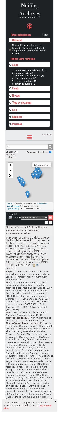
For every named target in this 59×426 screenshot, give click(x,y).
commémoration (24, 277)
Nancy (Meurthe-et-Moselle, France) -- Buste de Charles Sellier (25, 332)
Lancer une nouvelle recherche (12, 155)
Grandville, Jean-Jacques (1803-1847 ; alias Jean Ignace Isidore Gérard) (27, 296)
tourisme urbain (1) (25, 73)
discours (18, 282)
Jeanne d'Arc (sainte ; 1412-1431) (23, 301)
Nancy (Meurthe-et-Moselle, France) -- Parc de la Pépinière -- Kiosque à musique (28, 367)
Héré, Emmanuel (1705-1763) (32, 299)
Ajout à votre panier (37, 265)
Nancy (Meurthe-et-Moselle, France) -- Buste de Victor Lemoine (27, 341)
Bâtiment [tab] (17, 117)
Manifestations (15, 230)
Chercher (50, 146)
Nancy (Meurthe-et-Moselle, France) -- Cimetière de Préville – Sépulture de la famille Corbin (29, 394)
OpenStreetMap (13, 208)
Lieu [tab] (14, 110)
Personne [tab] (17, 124)
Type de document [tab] (21, 102)
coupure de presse (35, 282)
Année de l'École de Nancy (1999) (24, 315)
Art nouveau (20, 312)
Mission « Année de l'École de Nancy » (26, 227)
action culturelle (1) (25, 84)
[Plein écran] (10, 175)
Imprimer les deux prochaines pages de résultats (10, 218)
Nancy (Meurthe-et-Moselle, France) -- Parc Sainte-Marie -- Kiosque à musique (27, 372)
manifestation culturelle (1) (29, 75)
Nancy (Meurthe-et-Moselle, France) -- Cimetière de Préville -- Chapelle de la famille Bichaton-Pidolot (30, 49)
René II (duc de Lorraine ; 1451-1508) (28, 302)
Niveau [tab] (16, 95)
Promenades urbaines (18, 233)
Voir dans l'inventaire (33, 265)
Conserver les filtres (37, 152)
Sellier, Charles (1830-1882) (26, 305)
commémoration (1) (25, 78)
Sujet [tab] (15, 65)
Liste (50, 217)
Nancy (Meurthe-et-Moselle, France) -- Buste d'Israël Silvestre (29, 345)
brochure (41, 285)
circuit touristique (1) (26, 81)
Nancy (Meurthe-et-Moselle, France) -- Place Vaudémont (29, 319)
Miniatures (50, 222)
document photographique (20, 285)
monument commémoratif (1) (31, 70)
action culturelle (22, 271)
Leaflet (9, 203)
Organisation (32, 230)
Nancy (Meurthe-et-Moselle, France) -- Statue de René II (28, 384)
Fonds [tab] (15, 88)
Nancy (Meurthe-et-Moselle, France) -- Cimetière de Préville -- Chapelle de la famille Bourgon (28, 350)
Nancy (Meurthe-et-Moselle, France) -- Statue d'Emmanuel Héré (26, 390)
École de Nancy (37, 312)
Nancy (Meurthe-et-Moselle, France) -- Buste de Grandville (28, 337)
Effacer (45, 34)
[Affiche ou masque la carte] (29, 26)
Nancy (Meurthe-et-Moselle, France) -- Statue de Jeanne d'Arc (27, 381)
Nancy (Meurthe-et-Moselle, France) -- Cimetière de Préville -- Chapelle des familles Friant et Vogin (29, 357)
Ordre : (17, 218)
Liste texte (46, 223)
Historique (47, 135)
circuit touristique (28, 274)
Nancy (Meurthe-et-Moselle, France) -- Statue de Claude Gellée (29, 376)
